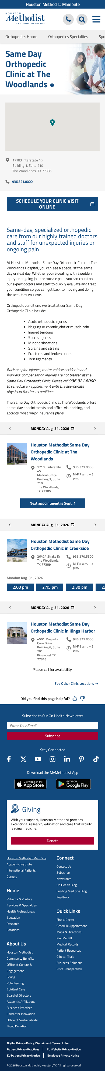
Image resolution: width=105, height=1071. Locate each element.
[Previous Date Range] (10, 428)
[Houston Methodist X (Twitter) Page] (23, 759)
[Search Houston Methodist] (82, 19)
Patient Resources (69, 950)
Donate (52, 840)
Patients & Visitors (19, 899)
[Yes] (74, 699)
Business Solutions (69, 962)
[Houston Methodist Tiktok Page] (96, 759)
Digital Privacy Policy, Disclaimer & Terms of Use (38, 1043)
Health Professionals (21, 911)
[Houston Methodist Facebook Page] (9, 759)
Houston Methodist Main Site (53, 4)
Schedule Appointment (72, 925)
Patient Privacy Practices (23, 1049)
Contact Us (64, 866)
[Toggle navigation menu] (96, 19)
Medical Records (68, 944)
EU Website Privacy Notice (64, 1049)
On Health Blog (67, 884)
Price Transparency (69, 968)
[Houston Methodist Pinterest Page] (81, 759)
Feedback (63, 897)
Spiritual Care (16, 989)
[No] (82, 699)
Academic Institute (19, 864)
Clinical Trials (65, 956)
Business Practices (19, 1007)
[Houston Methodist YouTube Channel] (38, 759)
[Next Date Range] (95, 428)
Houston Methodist (20, 952)
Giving (11, 976)
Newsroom (64, 878)
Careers (12, 876)
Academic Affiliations (21, 1001)
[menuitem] (52, 4)
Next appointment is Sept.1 (53, 503)
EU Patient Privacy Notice (23, 1055)
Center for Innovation (21, 1013)
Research (13, 923)
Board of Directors (19, 995)
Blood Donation (17, 1026)
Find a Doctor (65, 919)
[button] (52, 122)
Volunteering (15, 983)
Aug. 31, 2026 (50, 428)
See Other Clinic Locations (74, 683)
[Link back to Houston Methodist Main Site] (25, 19)
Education (13, 917)
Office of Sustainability (22, 1020)
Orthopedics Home (21, 36)
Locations (13, 929)
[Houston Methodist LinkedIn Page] (67, 759)
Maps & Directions (69, 931)
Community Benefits (20, 958)
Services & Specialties (22, 905)
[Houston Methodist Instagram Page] (52, 759)
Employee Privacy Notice (63, 1055)
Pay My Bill (64, 938)
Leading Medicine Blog (72, 891)
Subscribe (52, 736)
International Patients (21, 870)
